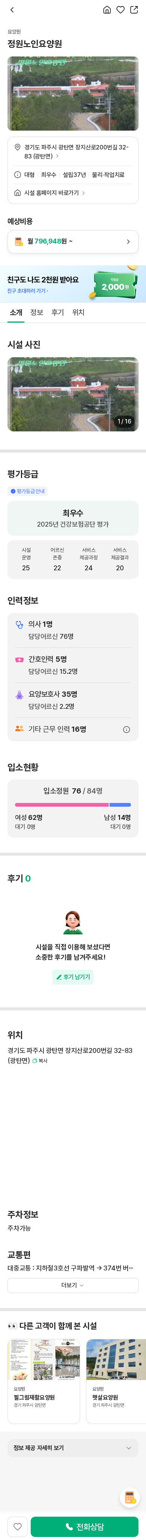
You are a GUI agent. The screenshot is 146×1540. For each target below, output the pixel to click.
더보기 (69, 1285)
